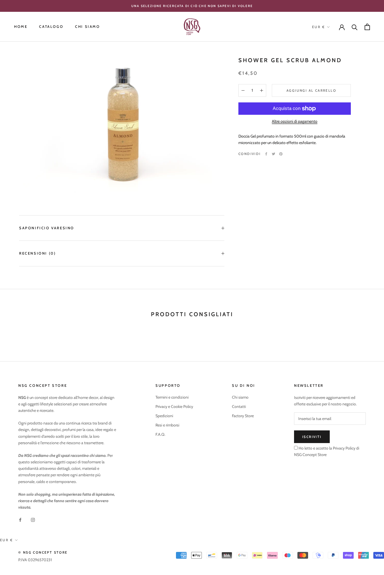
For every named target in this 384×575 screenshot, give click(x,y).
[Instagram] (33, 519)
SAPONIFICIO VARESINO (46, 228)
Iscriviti (312, 437)
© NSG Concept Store (43, 552)
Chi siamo (240, 397)
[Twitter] (273, 154)
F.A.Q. (160, 434)
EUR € (318, 27)
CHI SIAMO (87, 26)
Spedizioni (164, 415)
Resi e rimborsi (167, 425)
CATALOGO (51, 26)
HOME (20, 26)
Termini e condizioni (172, 397)
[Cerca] (355, 27)
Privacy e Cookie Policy (174, 406)
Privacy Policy (343, 448)
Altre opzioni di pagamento (294, 121)
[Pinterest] (281, 154)
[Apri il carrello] (367, 27)
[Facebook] (266, 154)
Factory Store (243, 415)
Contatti (239, 406)
